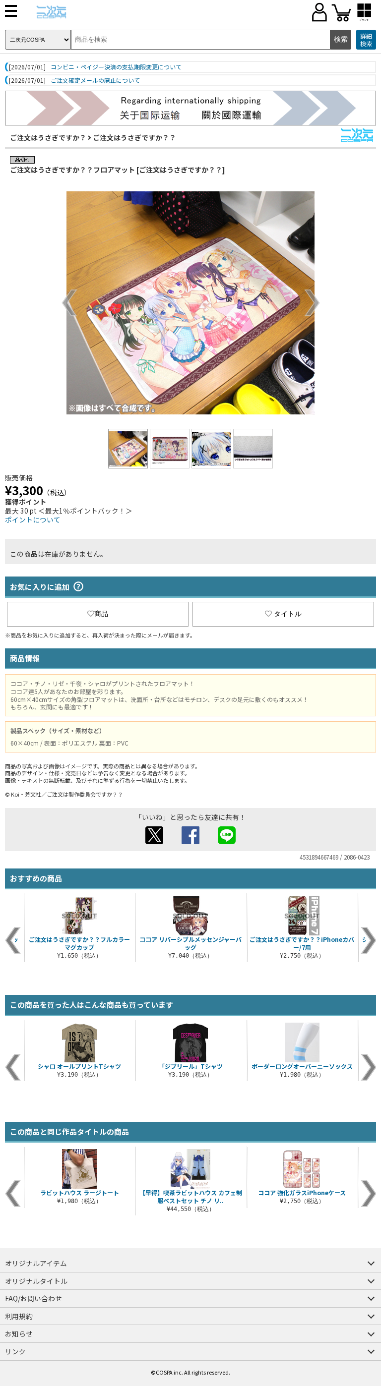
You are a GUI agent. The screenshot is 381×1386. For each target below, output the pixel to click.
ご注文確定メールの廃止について (95, 80)
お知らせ (19, 1333)
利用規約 (19, 1316)
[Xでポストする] (154, 841)
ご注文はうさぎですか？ (48, 137)
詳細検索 (366, 40)
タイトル (288, 614)
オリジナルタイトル (36, 1281)
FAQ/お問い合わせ (33, 1298)
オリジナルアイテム (36, 1263)
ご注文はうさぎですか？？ (134, 137)
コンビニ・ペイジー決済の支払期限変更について (116, 67)
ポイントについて (33, 519)
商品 (101, 614)
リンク (15, 1351)
